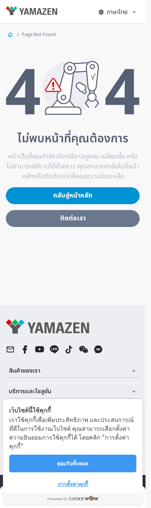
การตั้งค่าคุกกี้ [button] (73, 483)
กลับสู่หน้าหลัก (72, 195)
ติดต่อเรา (73, 218)
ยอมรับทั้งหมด (72, 463)
